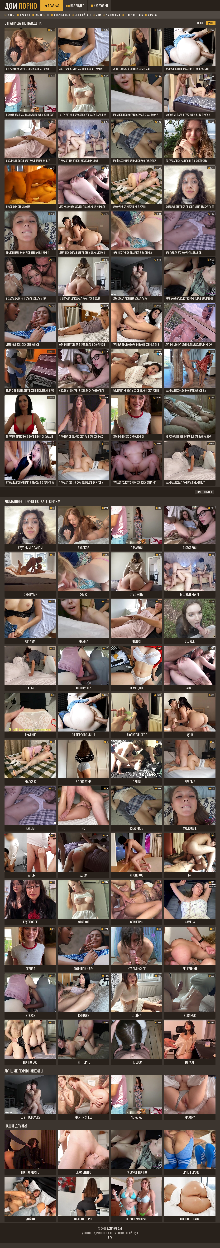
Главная (53, 5)
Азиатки (152, 15)
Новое (200, 23)
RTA (110, 1237)
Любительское (61, 15)
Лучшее (211, 23)
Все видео (77, 5)
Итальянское (112, 15)
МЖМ (98, 15)
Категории (100, 5)
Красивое (24, 15)
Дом (21, 6)
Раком (38, 15)
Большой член (82, 15)
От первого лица (133, 15)
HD (47, 15)
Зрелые (11, 15)
